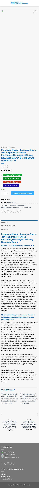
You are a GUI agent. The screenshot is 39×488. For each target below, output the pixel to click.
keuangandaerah (26, 207)
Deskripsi (4, 222)
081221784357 (10, 452)
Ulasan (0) (5, 229)
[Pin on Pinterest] (16, 211)
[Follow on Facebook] (3, 463)
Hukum (14, 202)
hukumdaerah (12, 205)
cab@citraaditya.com (12, 458)
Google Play (5, 477)
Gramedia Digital (6, 479)
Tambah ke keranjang (22, 193)
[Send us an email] (9, 463)
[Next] (38, 418)
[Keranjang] (37, 3)
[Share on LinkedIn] (19, 211)
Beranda (4, 147)
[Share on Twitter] (9, 211)
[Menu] (2, 3)
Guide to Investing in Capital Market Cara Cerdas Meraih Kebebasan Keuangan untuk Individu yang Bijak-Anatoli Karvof (29, 424)
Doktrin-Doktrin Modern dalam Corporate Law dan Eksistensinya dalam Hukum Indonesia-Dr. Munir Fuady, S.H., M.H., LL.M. (10, 425)
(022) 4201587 (10, 455)
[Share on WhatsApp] (3, 211)
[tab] (19, 222)
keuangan (17, 207)
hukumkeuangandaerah (7, 207)
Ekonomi (12, 147)
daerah (6, 205)
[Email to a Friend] (12, 211)
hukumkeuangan (21, 205)
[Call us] (12, 463)
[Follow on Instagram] (6, 463)
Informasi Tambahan (8, 225)
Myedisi (3, 474)
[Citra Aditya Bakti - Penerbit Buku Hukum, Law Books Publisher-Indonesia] (19, 3)
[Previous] (1, 418)
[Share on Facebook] (6, 211)
